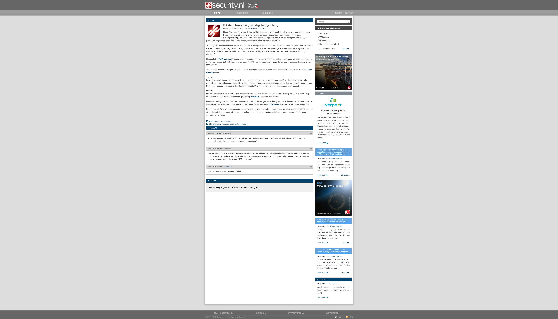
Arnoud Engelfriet (336, 158)
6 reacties (346, 49)
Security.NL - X (323, 279)
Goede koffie (325, 40)
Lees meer (321, 143)
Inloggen (338, 13)
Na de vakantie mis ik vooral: (329, 28)
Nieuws (211, 20)
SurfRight (255, 97)
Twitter (340, 317)
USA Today (274, 104)
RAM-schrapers (226, 59)
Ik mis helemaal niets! (329, 44)
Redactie (254, 28)
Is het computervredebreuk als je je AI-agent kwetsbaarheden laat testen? (332, 221)
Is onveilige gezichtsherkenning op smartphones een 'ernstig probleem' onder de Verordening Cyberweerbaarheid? (333, 152)
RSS (351, 317)
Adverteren (332, 313)
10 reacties (345, 175)
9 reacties (346, 243)
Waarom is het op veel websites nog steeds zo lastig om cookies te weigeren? (333, 251)
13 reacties (345, 273)
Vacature (320, 93)
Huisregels (260, 313)
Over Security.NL (223, 313)
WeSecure (228, 166)
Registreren (348, 13)
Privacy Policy (296, 313)
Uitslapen (324, 33)
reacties (262, 28)
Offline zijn (324, 37)
